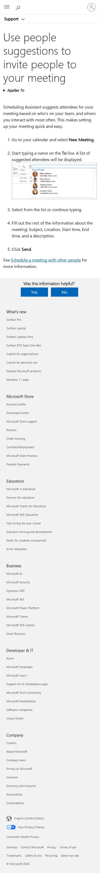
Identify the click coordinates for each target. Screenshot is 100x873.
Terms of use (68, 847)
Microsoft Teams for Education (26, 506)
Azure (10, 658)
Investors (12, 777)
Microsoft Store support (21, 421)
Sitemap (11, 847)
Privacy (51, 847)
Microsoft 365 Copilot (20, 625)
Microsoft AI (14, 574)
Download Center (17, 413)
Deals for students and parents (26, 540)
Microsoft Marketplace (21, 701)
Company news (16, 760)
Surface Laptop (16, 328)
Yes (34, 292)
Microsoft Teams (17, 616)
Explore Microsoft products (23, 371)
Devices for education (20, 497)
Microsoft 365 (15, 599)
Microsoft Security (18, 582)
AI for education (16, 549)
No (64, 292)
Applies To (15, 90)
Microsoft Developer (19, 667)
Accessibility (14, 794)
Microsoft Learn (16, 675)
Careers (11, 743)
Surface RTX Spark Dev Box (23, 345)
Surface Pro (13, 320)
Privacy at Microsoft (19, 769)
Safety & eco (33, 855)
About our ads (70, 855)
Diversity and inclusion (21, 786)
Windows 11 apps (17, 380)
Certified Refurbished (20, 447)
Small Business (16, 634)
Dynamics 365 (15, 591)
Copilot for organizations (22, 354)
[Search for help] (18, 7)
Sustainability (15, 803)
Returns (11, 430)
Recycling (51, 855)
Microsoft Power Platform (22, 608)
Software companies (19, 710)
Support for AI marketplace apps (27, 684)
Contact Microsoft (32, 847)
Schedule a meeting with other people (46, 260)
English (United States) (29, 818)
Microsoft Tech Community (23, 693)
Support (11, 18)
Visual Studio (14, 718)
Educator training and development (29, 532)
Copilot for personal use (21, 362)
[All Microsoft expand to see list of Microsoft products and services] (6, 7)
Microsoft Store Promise (22, 456)
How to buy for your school (23, 523)
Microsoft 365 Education (22, 515)
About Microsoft (16, 751)
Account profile (16, 404)
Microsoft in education (20, 489)
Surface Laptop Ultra (19, 337)
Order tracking (15, 438)
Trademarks (14, 855)
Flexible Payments (18, 464)
